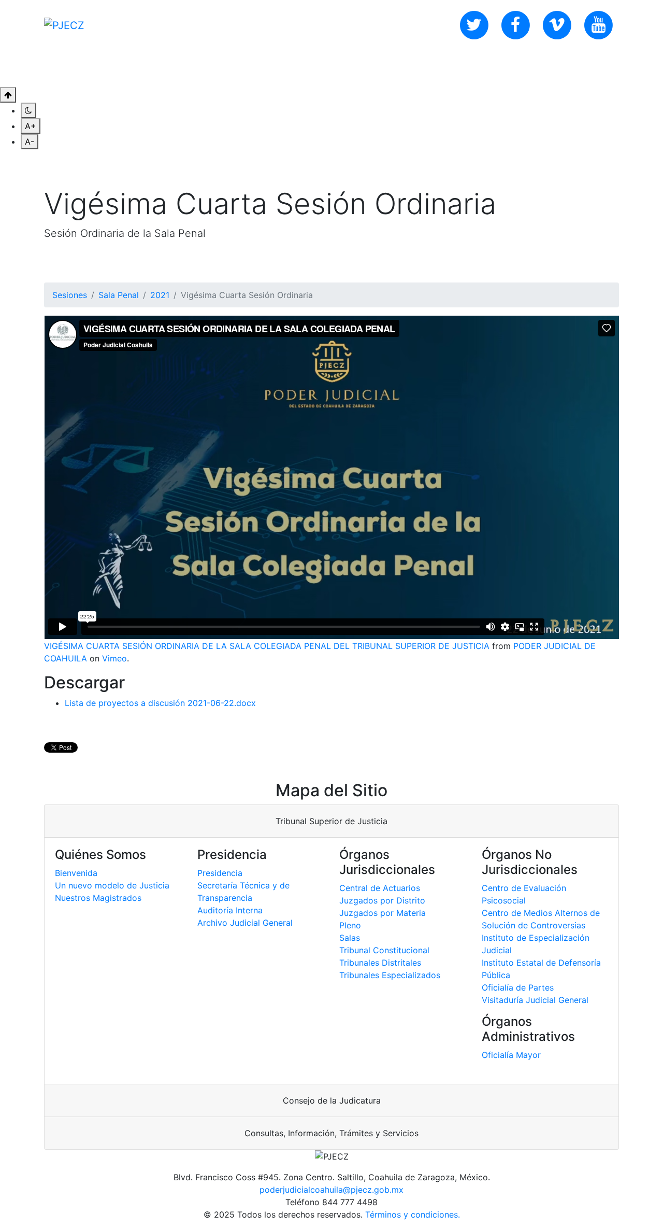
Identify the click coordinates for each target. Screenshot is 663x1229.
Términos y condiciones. (412, 1214)
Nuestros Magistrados (98, 898)
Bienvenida (76, 873)
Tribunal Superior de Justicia (331, 821)
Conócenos (84, 68)
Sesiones (69, 295)
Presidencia (219, 873)
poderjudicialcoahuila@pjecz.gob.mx (331, 1189)
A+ (30, 126)
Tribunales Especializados (389, 975)
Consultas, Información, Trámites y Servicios (331, 1133)
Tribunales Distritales (380, 962)
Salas (349, 938)
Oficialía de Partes (518, 987)
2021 (159, 295)
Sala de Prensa (230, 68)
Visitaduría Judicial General (535, 1000)
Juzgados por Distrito (382, 900)
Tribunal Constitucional (384, 950)
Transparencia (316, 68)
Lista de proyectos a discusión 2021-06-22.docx (160, 703)
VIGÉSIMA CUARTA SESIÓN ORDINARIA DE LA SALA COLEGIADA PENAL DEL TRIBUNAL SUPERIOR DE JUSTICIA (266, 646)
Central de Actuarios (379, 888)
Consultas (153, 68)
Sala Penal (118, 295)
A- (29, 141)
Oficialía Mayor (511, 1055)
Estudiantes (393, 68)
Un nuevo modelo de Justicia (112, 885)
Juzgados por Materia (382, 913)
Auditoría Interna (230, 910)
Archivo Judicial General (245, 922)
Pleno (350, 925)
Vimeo (114, 658)
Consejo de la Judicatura (332, 1100)
